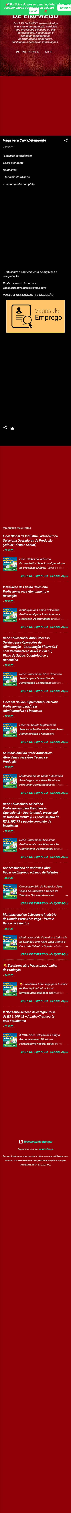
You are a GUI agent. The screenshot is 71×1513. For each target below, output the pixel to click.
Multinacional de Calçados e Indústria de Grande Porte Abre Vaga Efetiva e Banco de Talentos (29, 919)
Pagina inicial (27, 52)
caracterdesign (46, 1149)
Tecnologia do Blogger (37, 1141)
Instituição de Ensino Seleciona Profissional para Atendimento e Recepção (26, 591)
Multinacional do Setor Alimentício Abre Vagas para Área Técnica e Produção (28, 757)
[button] (66, 141)
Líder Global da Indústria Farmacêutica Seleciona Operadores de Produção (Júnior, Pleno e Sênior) (30, 540)
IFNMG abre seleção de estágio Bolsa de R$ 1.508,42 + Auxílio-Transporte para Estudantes (29, 1016)
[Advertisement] (35, 75)
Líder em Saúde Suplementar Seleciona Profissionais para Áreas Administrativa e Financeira (30, 706)
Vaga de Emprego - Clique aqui (44, 575)
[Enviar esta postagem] (12, 429)
